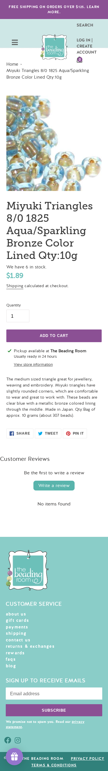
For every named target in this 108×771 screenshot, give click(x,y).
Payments (17, 627)
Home (12, 64)
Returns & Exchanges (30, 646)
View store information (33, 364)
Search (85, 25)
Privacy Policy (87, 758)
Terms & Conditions (54, 765)
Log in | (84, 40)
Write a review (54, 485)
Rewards (15, 653)
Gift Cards (17, 620)
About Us (16, 614)
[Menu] (15, 43)
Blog (11, 666)
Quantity (13, 305)
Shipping (14, 286)
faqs (11, 659)
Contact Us (18, 640)
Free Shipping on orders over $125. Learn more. (54, 9)
